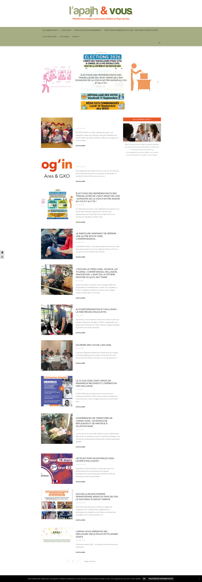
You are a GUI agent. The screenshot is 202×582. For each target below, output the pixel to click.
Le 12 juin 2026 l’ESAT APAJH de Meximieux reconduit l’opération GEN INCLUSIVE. (96, 383)
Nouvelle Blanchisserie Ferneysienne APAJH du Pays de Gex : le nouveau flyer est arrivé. (97, 497)
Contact (75, 37)
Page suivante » (90, 561)
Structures (66, 30)
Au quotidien (80, 119)
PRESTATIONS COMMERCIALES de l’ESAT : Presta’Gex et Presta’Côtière (131, 30)
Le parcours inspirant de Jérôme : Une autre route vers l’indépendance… (96, 236)
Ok (144, 578)
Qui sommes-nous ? (50, 30)
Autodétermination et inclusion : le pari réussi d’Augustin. (96, 310)
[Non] (199, 579)
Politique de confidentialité (161, 578)
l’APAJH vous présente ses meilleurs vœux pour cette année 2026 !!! (97, 534)
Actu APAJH (64, 37)
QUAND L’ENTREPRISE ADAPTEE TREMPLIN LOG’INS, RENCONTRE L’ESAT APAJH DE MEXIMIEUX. (97, 161)
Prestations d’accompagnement (87, 30)
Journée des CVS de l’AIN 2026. (93, 345)
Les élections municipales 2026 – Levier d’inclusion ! (95, 459)
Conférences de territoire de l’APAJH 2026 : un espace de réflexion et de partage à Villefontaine (94, 422)
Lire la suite (80, 146)
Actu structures (49, 37)
